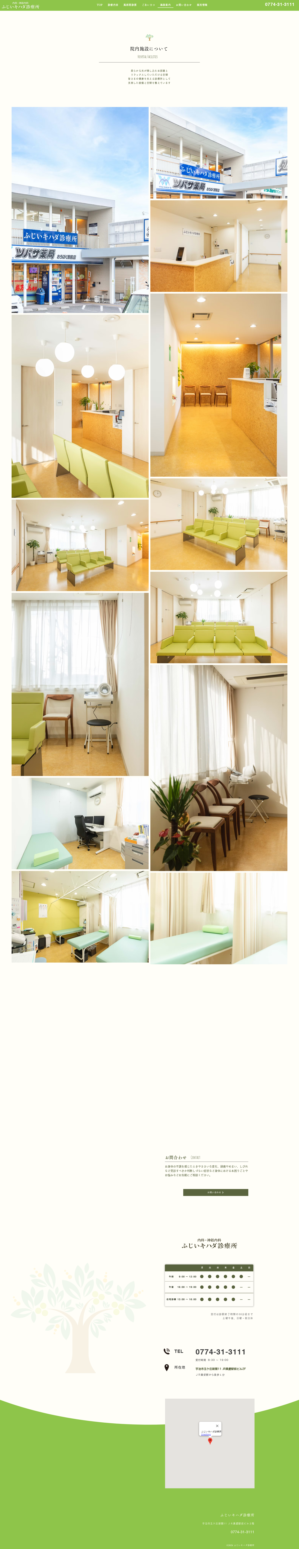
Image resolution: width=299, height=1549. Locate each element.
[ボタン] (221, 1351)
